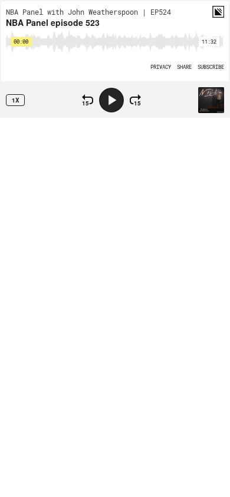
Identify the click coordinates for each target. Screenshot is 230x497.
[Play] (111, 100)
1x (15, 100)
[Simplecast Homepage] (218, 11)
